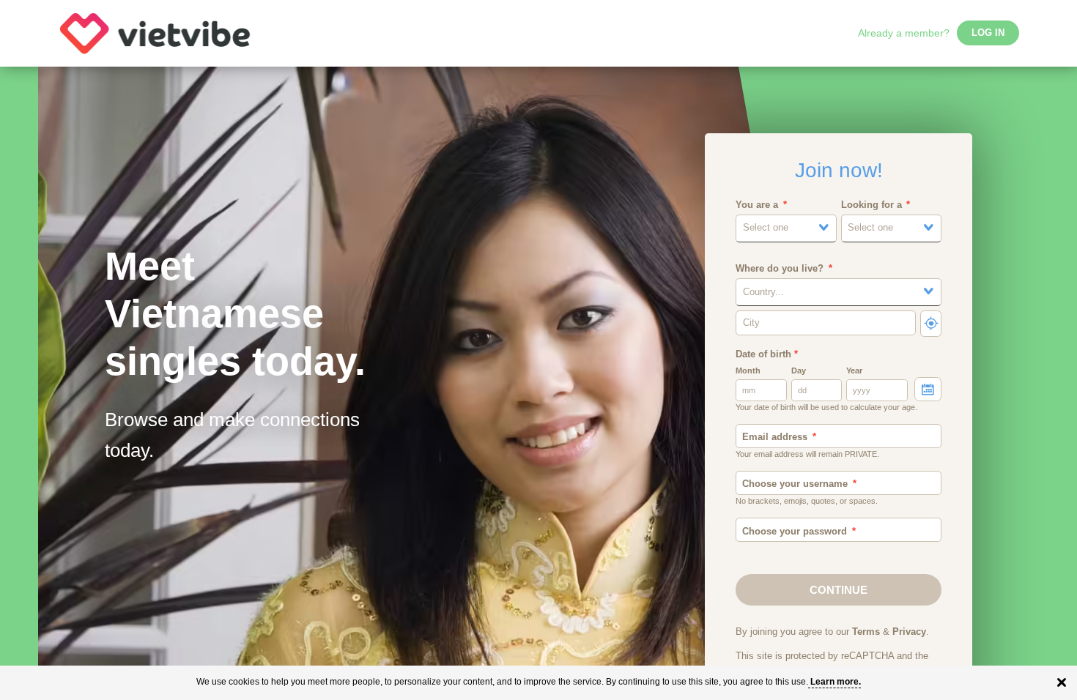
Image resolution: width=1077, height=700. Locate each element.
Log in (987, 33)
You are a (757, 205)
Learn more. (835, 682)
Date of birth (767, 354)
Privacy (909, 632)
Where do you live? (780, 269)
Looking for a (871, 205)
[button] (786, 228)
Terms (866, 632)
